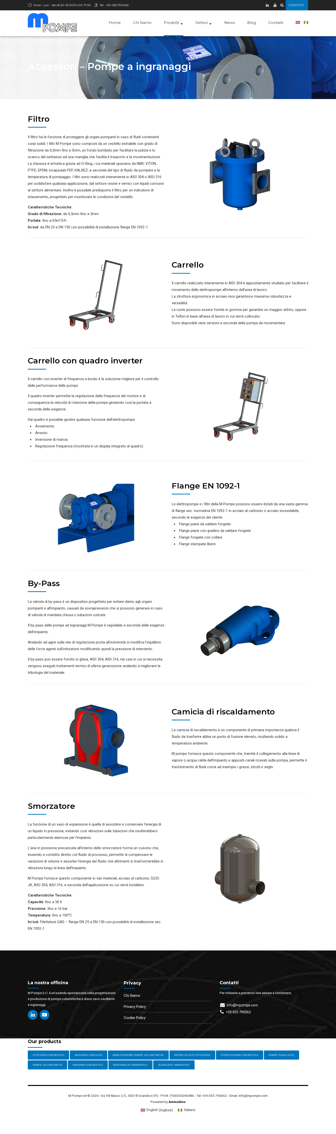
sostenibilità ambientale (130, 1065)
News (229, 22)
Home (115, 22)
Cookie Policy (135, 1018)
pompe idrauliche (281, 1055)
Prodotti (173, 23)
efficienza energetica (48, 1055)
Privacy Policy (135, 1006)
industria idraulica (88, 1055)
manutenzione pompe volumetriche (138, 1055)
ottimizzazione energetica (239, 1055)
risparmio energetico (88, 1065)
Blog (251, 22)
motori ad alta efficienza (192, 1055)
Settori (204, 23)
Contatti (275, 22)
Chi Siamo (142, 22)
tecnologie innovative (174, 1065)
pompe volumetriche (47, 1065)
